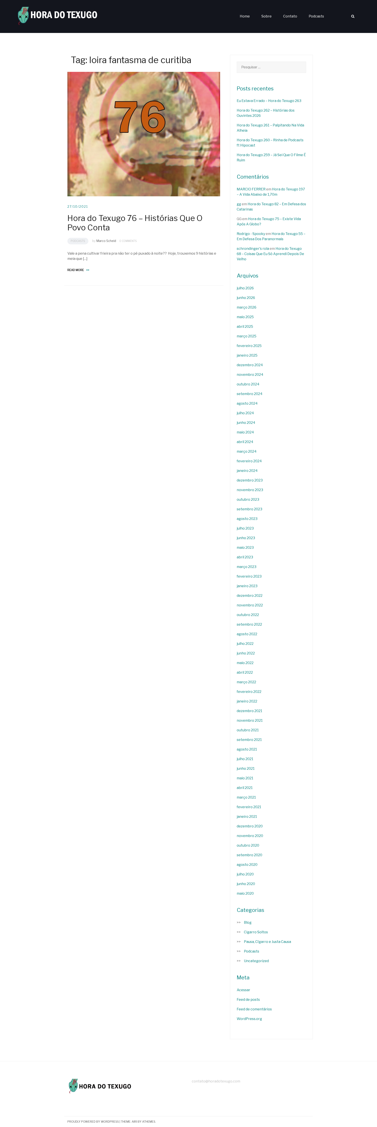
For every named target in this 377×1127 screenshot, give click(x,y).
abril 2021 (245, 788)
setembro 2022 (249, 624)
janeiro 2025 (247, 355)
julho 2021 (245, 759)
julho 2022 (245, 644)
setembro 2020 (249, 855)
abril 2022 (245, 672)
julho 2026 (245, 288)
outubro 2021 (248, 730)
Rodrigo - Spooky (251, 234)
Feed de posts (248, 1000)
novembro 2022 (250, 605)
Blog (248, 922)
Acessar (243, 990)
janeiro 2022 (247, 701)
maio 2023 (245, 547)
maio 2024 (245, 432)
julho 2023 (245, 528)
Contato (290, 16)
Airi (134, 1121)
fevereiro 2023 (249, 576)
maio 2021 (245, 778)
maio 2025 (245, 317)
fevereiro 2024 (249, 461)
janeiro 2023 (247, 586)
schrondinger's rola (253, 249)
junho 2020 (246, 884)
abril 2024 (245, 442)
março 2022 (246, 682)
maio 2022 (245, 663)
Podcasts (316, 16)
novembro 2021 (250, 720)
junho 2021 (246, 768)
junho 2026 (246, 298)
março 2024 (247, 451)
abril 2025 (245, 326)
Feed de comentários (254, 1009)
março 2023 (246, 567)
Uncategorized (256, 961)
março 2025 (246, 336)
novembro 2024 (250, 375)
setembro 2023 (249, 509)
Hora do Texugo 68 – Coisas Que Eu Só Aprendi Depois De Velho (270, 254)
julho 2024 (245, 413)
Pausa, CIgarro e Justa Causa (267, 942)
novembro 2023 (250, 490)
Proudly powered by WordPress (93, 1121)
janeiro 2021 (247, 817)
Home (245, 16)
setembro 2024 (249, 394)
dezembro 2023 (250, 480)
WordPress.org (249, 1019)
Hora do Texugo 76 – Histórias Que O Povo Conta (134, 222)
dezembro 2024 (250, 365)
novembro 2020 (250, 836)
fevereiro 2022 (249, 692)
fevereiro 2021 (249, 807)
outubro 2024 (248, 384)
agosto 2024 (247, 403)
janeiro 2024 (247, 471)
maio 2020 (245, 893)
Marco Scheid (106, 241)
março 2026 (246, 307)
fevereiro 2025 (249, 346)
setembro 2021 (249, 740)
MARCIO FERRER (251, 189)
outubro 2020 (248, 845)
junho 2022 (246, 653)
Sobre (266, 16)
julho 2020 (245, 874)
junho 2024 (246, 423)
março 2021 (246, 797)
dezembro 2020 (250, 826)
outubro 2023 (248, 499)
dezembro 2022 (249, 596)
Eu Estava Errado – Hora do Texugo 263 (269, 101)
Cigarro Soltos (256, 932)
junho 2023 (246, 538)
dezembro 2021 (249, 711)
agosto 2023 (247, 519)
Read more (78, 270)
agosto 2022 (247, 634)
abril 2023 (245, 557)
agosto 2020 (247, 865)
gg (239, 204)
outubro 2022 (248, 615)
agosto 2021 (247, 749)
